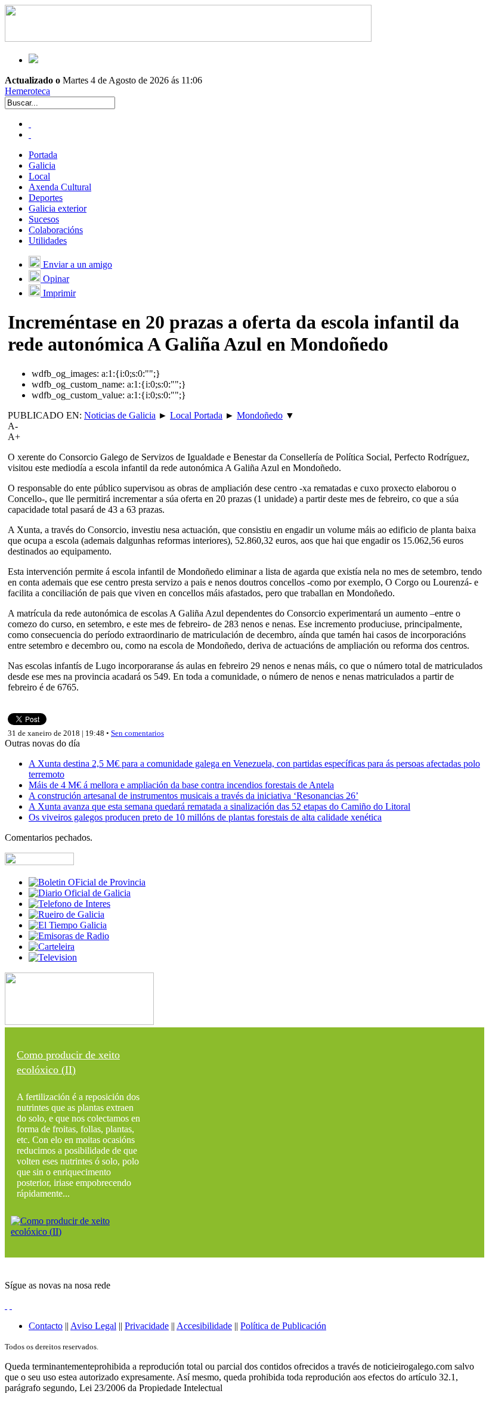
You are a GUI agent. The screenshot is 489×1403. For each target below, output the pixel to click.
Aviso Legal (93, 1326)
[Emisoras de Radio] (69, 936)
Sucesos (44, 219)
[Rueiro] (66, 914)
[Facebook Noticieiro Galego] (30, 124)
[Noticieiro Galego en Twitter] (30, 134)
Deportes (46, 198)
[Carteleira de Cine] (52, 946)
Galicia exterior (57, 208)
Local (39, 176)
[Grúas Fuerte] (188, 38)
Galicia (42, 165)
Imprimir (58, 293)
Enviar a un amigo (76, 264)
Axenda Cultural (60, 187)
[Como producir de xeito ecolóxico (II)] (79, 1232)
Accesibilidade (204, 1326)
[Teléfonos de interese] (69, 904)
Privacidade (147, 1326)
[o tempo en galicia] (68, 925)
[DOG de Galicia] (80, 893)
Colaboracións (56, 230)
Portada (43, 155)
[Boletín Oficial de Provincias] (87, 882)
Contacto (46, 1326)
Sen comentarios (137, 733)
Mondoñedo (260, 415)
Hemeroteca (27, 91)
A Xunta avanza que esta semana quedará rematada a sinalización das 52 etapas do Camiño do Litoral (219, 806)
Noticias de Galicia (120, 415)
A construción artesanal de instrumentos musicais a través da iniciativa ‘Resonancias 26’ (193, 796)
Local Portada (196, 415)
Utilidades (48, 241)
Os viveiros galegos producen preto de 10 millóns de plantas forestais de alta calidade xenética (205, 817)
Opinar (55, 279)
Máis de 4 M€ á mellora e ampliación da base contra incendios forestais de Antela (181, 785)
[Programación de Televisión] (53, 957)
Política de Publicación (283, 1326)
